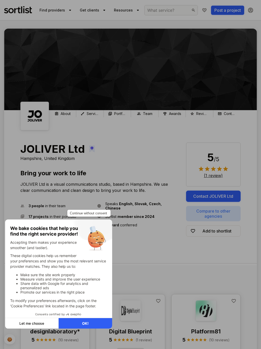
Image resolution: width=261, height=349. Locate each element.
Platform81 (206, 331)
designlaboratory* (55, 331)
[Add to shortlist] (158, 301)
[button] (56, 206)
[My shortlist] (204, 10)
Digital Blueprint (130, 331)
